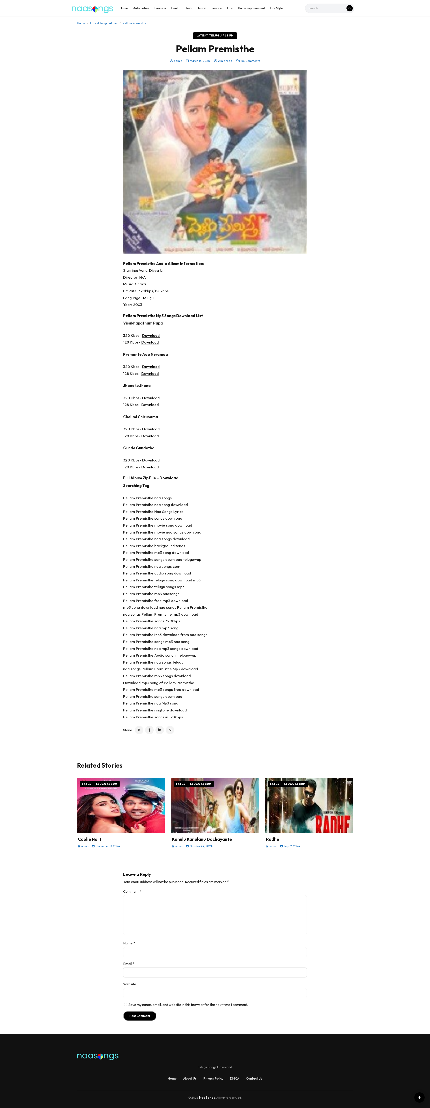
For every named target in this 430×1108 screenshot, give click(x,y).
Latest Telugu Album (104, 23)
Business (160, 8)
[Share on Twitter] (139, 730)
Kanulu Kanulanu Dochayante (202, 839)
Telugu (148, 297)
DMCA (234, 1078)
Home (124, 8)
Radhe (272, 839)
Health (175, 8)
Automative (141, 8)
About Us (190, 1078)
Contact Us (254, 1078)
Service (217, 8)
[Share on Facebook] (149, 730)
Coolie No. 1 (89, 839)
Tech (189, 8)
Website (129, 984)
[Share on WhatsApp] (170, 730)
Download (151, 335)
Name (129, 943)
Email (128, 963)
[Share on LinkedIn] (159, 730)
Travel (202, 8)
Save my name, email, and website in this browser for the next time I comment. (188, 1004)
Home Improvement (251, 8)
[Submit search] (349, 8)
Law (230, 8)
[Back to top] (419, 1097)
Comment (132, 891)
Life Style (276, 8)
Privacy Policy (213, 1078)
